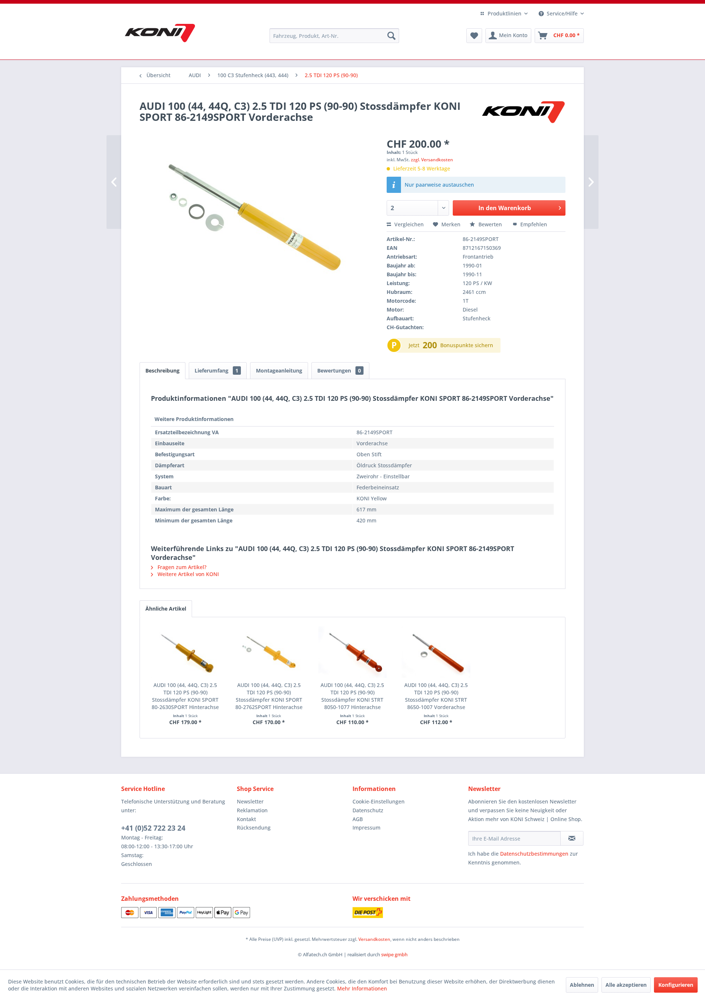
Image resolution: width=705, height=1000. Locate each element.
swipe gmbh (394, 954)
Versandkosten (374, 939)
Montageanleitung (279, 370)
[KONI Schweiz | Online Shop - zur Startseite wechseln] (160, 33)
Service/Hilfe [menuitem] (562, 13)
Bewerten (490, 224)
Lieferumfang (216, 370)
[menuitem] (334, 35)
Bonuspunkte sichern (466, 345)
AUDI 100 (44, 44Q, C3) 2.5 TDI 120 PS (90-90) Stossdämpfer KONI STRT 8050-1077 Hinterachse (352, 696)
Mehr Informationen (362, 988)
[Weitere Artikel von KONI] (522, 113)
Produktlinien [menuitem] (504, 13)
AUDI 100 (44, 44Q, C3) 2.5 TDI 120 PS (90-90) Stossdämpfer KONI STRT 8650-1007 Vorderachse (436, 696)
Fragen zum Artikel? (181, 567)
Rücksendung (254, 827)
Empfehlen (533, 224)
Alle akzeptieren (626, 984)
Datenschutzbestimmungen (534, 853)
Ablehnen (582, 984)
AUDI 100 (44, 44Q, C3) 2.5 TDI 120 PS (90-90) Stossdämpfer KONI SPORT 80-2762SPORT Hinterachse (269, 696)
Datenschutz (367, 810)
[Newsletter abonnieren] (571, 838)
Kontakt (246, 819)
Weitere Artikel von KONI (187, 574)
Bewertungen (339, 370)
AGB (357, 819)
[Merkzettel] (474, 35)
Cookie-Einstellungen (378, 801)
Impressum (366, 827)
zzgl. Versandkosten (432, 160)
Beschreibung (162, 370)
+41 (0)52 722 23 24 (153, 828)
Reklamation (252, 810)
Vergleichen (408, 224)
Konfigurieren (675, 984)
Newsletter (250, 801)
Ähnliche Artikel (165, 608)
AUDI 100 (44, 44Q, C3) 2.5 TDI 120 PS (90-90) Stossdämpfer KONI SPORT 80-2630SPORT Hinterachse (185, 696)
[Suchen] (391, 35)
